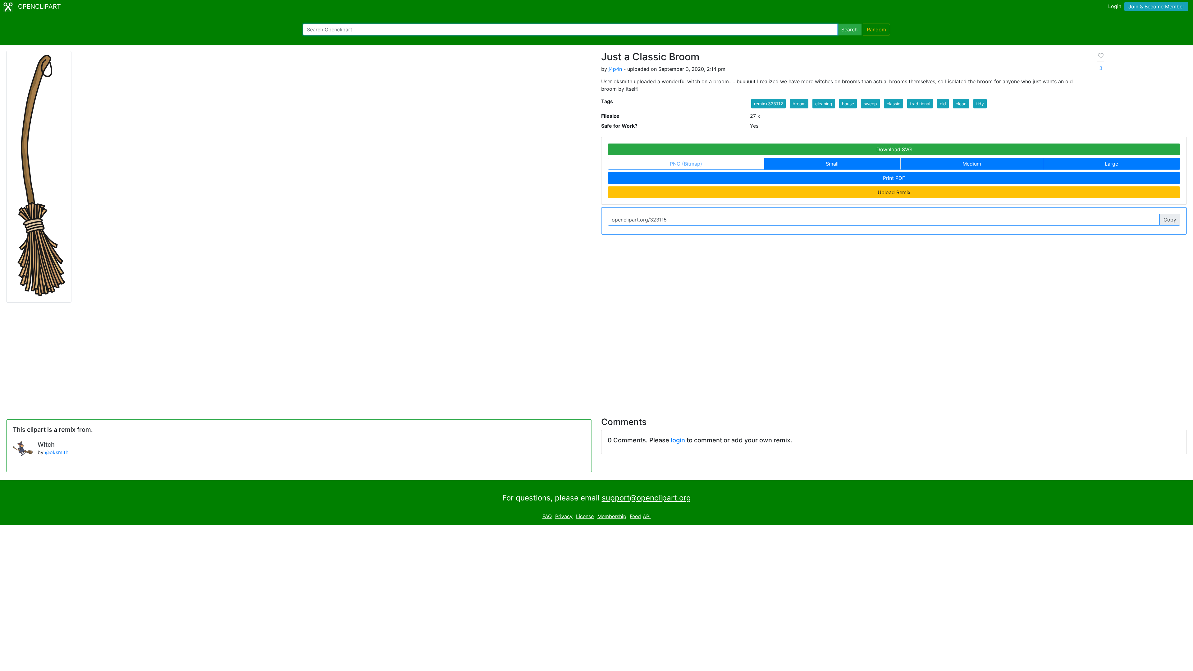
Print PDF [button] (894, 178)
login (678, 440)
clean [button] (961, 103)
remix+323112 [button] (768, 103)
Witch (46, 444)
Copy (1169, 220)
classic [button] (893, 103)
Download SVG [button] (894, 149)
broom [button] (799, 103)
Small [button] (832, 164)
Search (849, 29)
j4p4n (615, 69)
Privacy (564, 516)
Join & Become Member (1156, 6)
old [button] (943, 103)
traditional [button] (920, 103)
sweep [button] (870, 103)
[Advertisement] (596, 356)
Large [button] (1111, 164)
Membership (611, 516)
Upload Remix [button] (894, 192)
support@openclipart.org (646, 497)
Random (876, 29)
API (647, 516)
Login (1114, 6)
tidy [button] (980, 103)
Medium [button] (971, 164)
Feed (635, 516)
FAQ (547, 516)
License (585, 516)
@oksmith (56, 452)
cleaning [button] (823, 103)
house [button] (848, 103)
